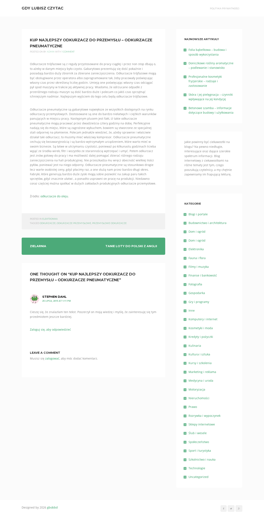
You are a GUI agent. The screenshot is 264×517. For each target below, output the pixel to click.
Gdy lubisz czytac (42, 8)
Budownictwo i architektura (207, 223)
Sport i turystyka (200, 451)
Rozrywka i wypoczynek (204, 416)
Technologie (197, 468)
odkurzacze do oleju (54, 196)
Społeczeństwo (199, 442)
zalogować (52, 358)
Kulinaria (195, 346)
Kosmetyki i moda (201, 328)
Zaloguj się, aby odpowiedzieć (50, 329)
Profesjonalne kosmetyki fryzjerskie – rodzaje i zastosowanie (205, 81)
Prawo (193, 407)
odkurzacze (48, 223)
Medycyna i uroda (201, 380)
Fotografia (195, 284)
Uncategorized (199, 477)
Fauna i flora (197, 258)
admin (50, 51)
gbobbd (52, 507)
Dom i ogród (197, 231)
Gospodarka (197, 293)
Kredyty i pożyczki (201, 337)
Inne (192, 310)
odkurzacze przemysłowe (74, 223)
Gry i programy (199, 302)
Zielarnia (38, 246)
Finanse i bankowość (203, 275)
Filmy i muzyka (199, 267)
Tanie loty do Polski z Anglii (131, 246)
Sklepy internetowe (202, 424)
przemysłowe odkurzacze (109, 223)
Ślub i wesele (198, 433)
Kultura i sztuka (199, 354)
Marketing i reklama (202, 372)
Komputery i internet (203, 319)
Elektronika (50, 219)
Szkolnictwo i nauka (202, 459)
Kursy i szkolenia (200, 363)
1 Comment (68, 51)
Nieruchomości (199, 398)
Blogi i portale (198, 214)
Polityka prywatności (224, 8)
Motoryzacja (197, 389)
